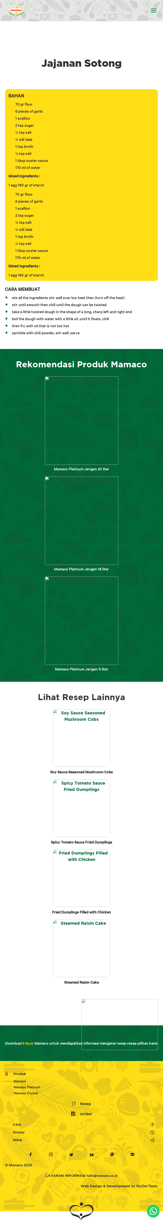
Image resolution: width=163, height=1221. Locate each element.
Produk (18, 1074)
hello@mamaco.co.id (102, 1175)
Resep (85, 1104)
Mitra (17, 1140)
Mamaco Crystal (26, 1093)
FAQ (16, 1125)
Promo (18, 1132)
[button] (154, 11)
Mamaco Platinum (27, 1087)
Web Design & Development (105, 1186)
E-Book (28, 1043)
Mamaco (20, 1081)
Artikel (85, 1114)
